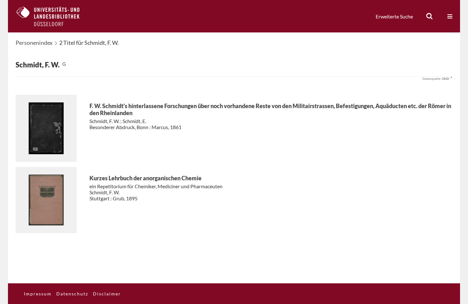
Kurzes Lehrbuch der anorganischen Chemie (145, 178)
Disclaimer (107, 293)
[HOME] (53, 16)
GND (445, 78)
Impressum (38, 293)
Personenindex (34, 42)
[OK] (429, 16)
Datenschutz (72, 293)
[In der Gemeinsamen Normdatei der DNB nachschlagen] (64, 64)
